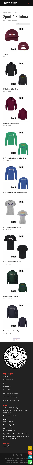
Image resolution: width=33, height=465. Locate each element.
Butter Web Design (12, 460)
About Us (6, 376)
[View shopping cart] (30, 448)
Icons (26, 463)
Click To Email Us (8, 421)
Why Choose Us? (8, 380)
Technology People (17, 463)
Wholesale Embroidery (10, 397)
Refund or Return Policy (10, 393)
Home (5, 12)
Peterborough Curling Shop (11, 400)
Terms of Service (8, 390)
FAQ (4, 383)
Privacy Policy (7, 386)
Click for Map (7, 412)
